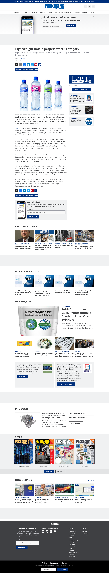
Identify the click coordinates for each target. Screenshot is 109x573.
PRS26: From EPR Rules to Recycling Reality (44, 354)
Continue (62, 569)
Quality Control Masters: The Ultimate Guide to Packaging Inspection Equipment (43, 293)
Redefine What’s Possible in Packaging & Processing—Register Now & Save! (77, 99)
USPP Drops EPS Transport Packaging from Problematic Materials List (64, 354)
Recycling (38, 351)
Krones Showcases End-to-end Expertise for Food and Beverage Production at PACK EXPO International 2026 (53, 415)
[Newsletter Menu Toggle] (85, 6)
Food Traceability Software (78, 417)
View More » (90, 272)
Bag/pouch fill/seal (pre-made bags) (23, 244)
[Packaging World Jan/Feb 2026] (85, 451)
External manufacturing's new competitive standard (64, 500)
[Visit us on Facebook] (43, 531)
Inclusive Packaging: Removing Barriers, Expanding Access (42, 501)
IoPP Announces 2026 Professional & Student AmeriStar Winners (77, 314)
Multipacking (79, 497)
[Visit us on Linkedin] (51, 531)
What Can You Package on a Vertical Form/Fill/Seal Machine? (24, 292)
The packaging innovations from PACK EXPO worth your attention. (75, 111)
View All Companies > (81, 89)
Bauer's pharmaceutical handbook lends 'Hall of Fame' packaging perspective (43, 247)
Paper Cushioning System (77, 413)
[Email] (20, 64)
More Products (76, 423)
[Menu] (93, 6)
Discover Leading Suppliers (75, 121)
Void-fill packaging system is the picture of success (84, 247)
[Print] (16, 64)
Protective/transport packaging (82, 244)
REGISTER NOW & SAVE (66, 384)
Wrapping (18, 351)
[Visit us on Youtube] (55, 531)
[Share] (24, 64)
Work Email (30, 209)
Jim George (21, 58)
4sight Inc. (19, 128)
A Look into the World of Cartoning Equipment (63, 291)
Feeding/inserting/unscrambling (85, 289)
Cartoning (58, 289)
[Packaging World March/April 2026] (64, 451)
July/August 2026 (23, 466)
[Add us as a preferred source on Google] (39, 64)
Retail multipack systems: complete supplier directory (84, 501)
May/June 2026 (44, 466)
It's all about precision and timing (64, 246)
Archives (60, 471)
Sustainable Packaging (62, 351)
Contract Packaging (61, 497)
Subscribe (49, 471)
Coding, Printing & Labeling (43, 244)
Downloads (38, 497)
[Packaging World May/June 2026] (44, 451)
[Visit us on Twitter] (47, 531)
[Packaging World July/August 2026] (23, 451)
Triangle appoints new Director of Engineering (23, 247)
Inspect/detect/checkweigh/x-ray (44, 289)
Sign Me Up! (71, 26)
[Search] (89, 6)
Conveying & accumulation (63, 244)
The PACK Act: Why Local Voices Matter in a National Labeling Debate (84, 354)
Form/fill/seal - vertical (23, 289)
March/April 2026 (64, 466)
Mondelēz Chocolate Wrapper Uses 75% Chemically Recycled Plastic (22, 355)
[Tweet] (32, 64)
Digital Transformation (22, 497)
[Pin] (35, 64)
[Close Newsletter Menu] (94, 17)
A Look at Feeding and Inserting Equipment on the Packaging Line (83, 292)
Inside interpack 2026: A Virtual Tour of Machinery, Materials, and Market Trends (24, 501)
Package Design (66, 306)
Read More (22, 377)
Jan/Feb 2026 (85, 466)
